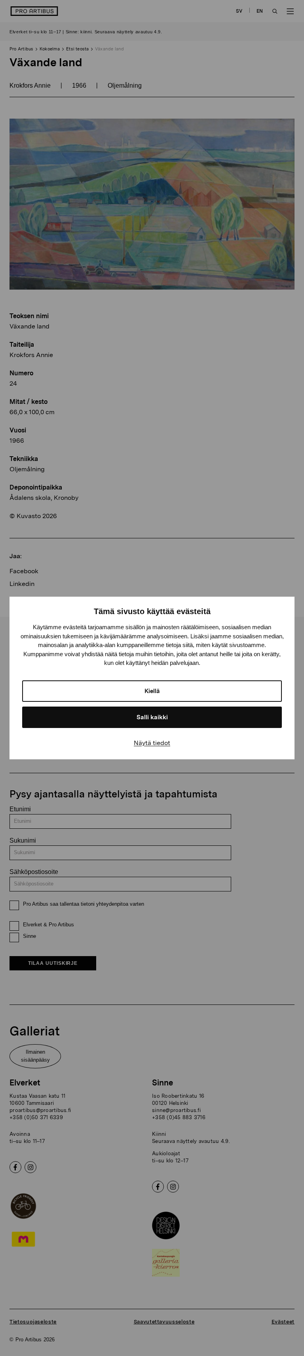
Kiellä (152, 691)
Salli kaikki (152, 717)
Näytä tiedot (152, 743)
